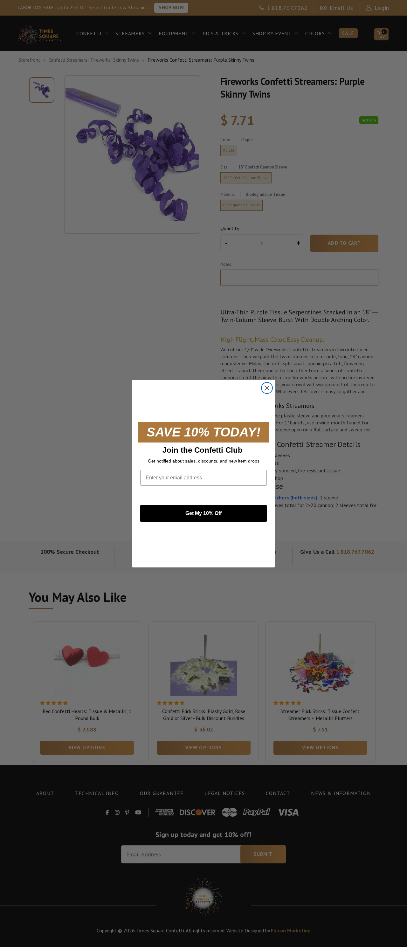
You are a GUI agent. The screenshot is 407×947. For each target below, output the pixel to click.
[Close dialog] (266, 388)
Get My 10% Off (203, 513)
